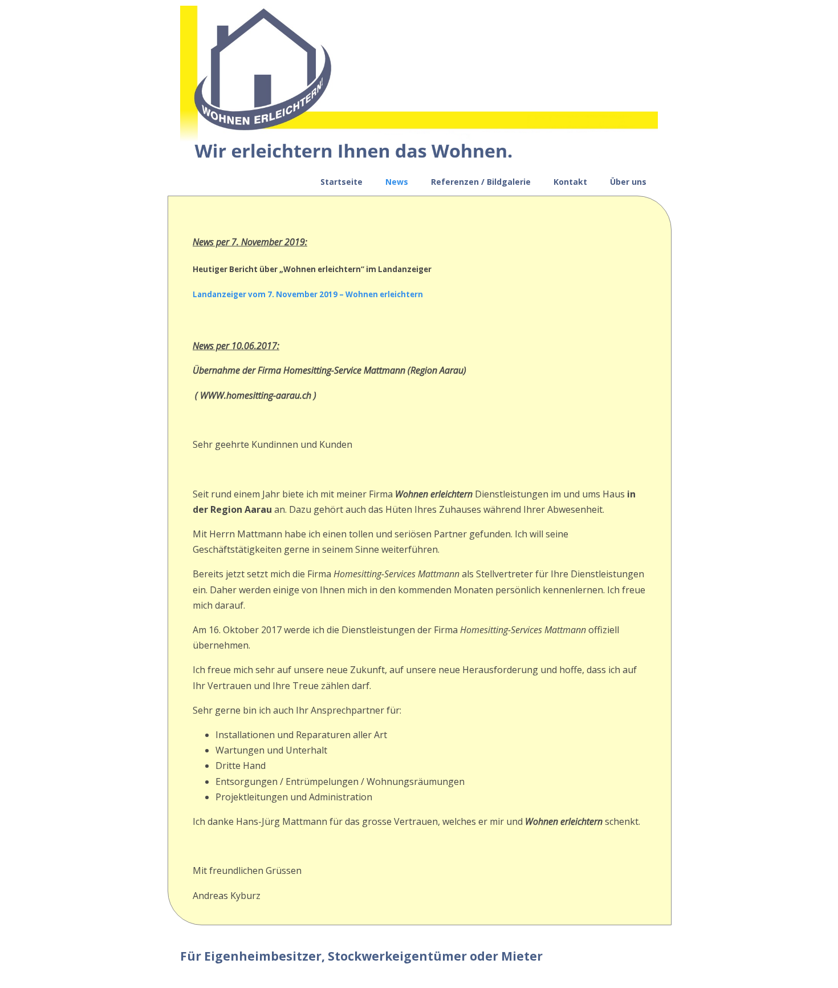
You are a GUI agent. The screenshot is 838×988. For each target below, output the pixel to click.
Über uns (628, 181)
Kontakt (570, 181)
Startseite (341, 181)
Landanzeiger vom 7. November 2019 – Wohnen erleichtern (308, 294)
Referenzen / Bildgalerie (481, 181)
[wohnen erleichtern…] (419, 160)
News (396, 181)
